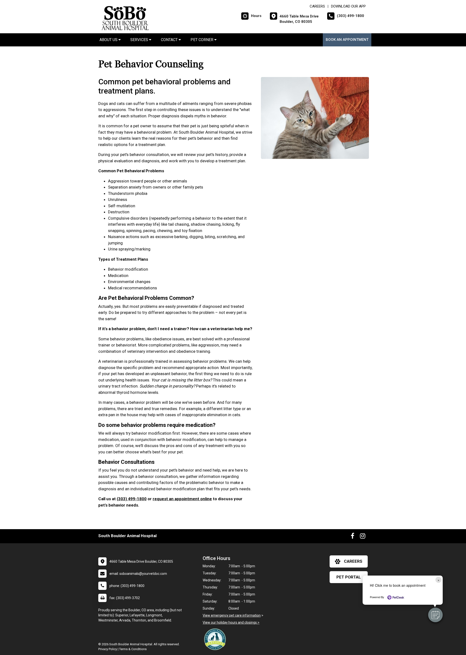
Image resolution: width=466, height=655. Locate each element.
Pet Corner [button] (202, 39)
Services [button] (139, 39)
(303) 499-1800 (132, 498)
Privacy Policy (107, 649)
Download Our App (348, 6)
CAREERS (317, 6)
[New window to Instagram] (363, 537)
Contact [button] (170, 39)
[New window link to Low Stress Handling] (216, 639)
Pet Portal (348, 577)
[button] (435, 615)
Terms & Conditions (133, 649)
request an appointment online (182, 498)
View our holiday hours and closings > (231, 622)
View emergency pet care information (232, 615)
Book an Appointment (347, 39)
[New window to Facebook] (352, 537)
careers (353, 561)
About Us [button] (109, 39)
